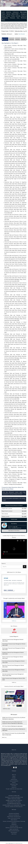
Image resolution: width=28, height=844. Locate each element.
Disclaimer (14, 785)
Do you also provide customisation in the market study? (14, 499)
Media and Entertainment (14, 830)
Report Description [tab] (5, 39)
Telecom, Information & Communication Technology (14, 821)
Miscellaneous (14, 832)
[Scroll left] (1, 39)
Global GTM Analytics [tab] (24, 39)
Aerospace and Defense (14, 813)
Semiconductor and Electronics (14, 816)
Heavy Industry (14, 819)
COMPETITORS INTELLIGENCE (14, 798)
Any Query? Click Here (14, 530)
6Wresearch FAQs (14, 784)
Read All (4, 737)
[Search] (23, 2)
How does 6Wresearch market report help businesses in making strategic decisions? (14, 493)
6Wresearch (11, 843)
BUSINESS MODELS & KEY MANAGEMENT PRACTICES (14, 805)
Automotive (14, 824)
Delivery (14, 782)
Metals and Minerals (14, 829)
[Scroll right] (26, 39)
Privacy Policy (14, 779)
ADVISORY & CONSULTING (13, 795)
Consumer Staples (14, 826)
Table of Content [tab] (11, 39)
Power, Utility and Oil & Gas (14, 818)
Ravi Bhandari (22, 34)
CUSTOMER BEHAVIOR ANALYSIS (14, 803)
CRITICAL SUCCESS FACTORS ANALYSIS (14, 806)
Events (14, 776)
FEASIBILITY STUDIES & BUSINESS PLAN (14, 797)
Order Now (14, 519)
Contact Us (14, 787)
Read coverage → (10, 590)
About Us (14, 774)
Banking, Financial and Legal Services (14, 827)
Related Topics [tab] (17, 39)
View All (14, 682)
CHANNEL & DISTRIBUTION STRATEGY (14, 800)
